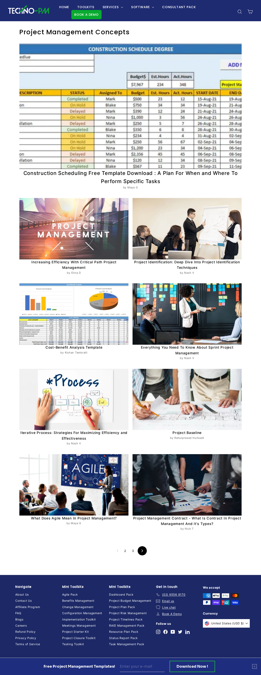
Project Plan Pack (122, 607)
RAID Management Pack (127, 625)
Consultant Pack (179, 7)
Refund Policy (25, 631)
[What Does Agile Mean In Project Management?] (73, 485)
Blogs (19, 619)
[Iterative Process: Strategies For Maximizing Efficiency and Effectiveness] (73, 399)
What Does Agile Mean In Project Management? (74, 518)
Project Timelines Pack (126, 619)
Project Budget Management (130, 600)
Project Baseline (187, 433)
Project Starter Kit (75, 631)
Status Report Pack (123, 638)
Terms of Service (27, 644)
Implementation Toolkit (79, 619)
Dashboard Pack (121, 594)
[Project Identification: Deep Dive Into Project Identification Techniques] (187, 228)
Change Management (78, 607)
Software (141, 7)
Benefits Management (78, 600)
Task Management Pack (126, 644)
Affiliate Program (27, 607)
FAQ (18, 613)
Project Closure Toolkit (78, 638)
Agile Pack (70, 594)
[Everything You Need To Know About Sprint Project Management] (187, 314)
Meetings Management (79, 625)
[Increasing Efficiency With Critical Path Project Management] (73, 228)
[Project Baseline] (187, 399)
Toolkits (85, 7)
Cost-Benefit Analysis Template (74, 347)
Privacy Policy (25, 638)
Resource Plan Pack (123, 631)
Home (64, 7)
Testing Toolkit (73, 644)
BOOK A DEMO (86, 14)
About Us (22, 594)
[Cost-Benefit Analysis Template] (73, 314)
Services (111, 7)
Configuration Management (82, 613)
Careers (21, 625)
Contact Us (23, 600)
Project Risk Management (128, 613)
